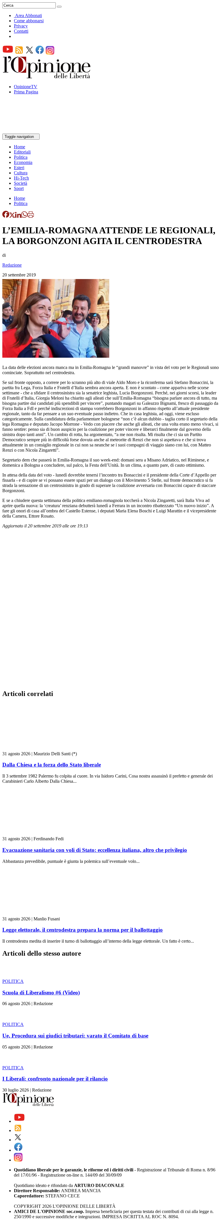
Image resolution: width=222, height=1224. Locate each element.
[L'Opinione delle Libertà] (47, 76)
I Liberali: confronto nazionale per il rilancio (55, 1079)
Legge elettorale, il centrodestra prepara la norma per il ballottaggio (82, 930)
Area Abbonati (28, 15)
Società (20, 183)
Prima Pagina (26, 91)
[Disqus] (111, 610)
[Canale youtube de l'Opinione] (7, 53)
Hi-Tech (21, 178)
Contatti (21, 31)
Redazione (12, 265)
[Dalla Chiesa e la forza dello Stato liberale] (36, 748)
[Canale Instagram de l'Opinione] (50, 53)
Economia (23, 162)
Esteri (19, 167)
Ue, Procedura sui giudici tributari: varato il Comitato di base (75, 1036)
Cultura (20, 172)
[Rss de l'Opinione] (19, 53)
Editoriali (22, 151)
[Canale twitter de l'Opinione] (29, 53)
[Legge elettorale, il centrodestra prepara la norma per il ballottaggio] (36, 913)
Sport (19, 188)
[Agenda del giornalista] (27, 130)
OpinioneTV (25, 86)
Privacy (21, 25)
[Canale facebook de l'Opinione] (40, 53)
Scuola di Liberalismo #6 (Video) (41, 992)
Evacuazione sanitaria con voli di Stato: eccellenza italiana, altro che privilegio (94, 850)
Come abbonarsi (29, 20)
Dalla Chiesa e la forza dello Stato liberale (51, 765)
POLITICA (13, 981)
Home (19, 146)
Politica (20, 157)
